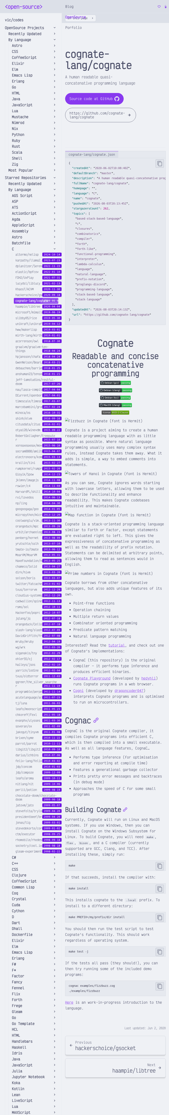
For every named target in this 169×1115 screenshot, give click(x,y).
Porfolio (73, 27)
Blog (69, 6)
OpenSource (75, 17)
